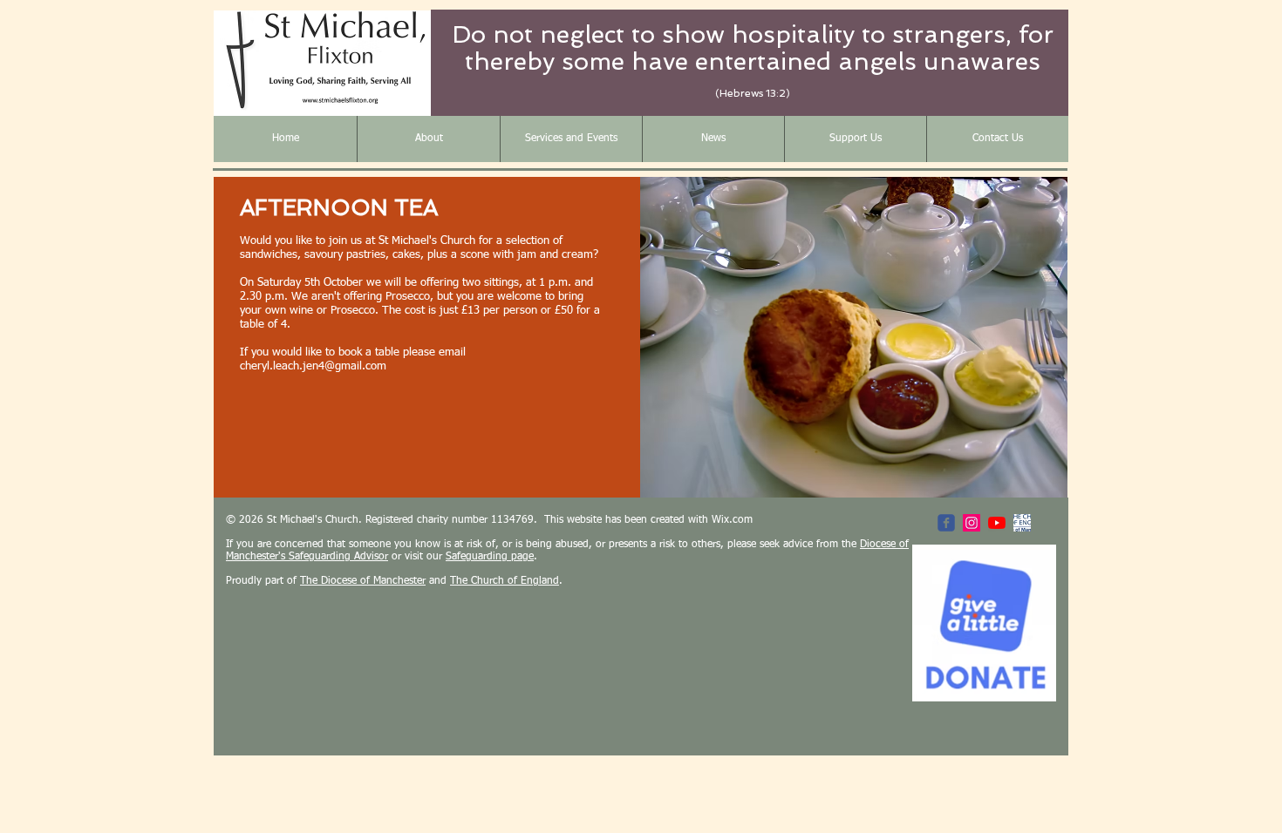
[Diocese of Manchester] (1022, 523)
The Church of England (504, 581)
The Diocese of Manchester (363, 581)
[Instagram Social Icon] (971, 523)
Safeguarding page (490, 557)
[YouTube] (997, 523)
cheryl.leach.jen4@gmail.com (313, 366)
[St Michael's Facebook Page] (946, 523)
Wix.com (732, 520)
